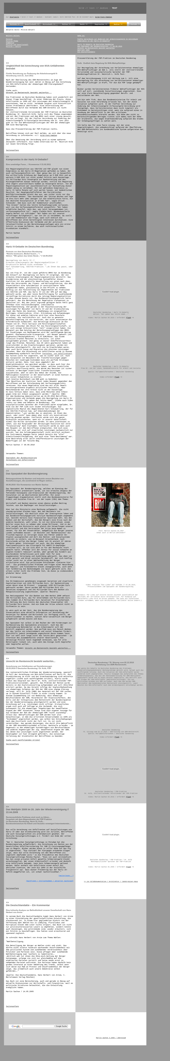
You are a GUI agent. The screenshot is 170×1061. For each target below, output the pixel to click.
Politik (9, 39)
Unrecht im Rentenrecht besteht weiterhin (96, 48)
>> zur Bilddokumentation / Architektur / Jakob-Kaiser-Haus (111, 882)
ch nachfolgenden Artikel (27, 740)
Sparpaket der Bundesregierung (21, 458)
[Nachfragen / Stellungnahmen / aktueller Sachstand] (49, 881)
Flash (128, 318)
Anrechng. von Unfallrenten (57, 354)
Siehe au (10, 740)
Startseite (14, 17)
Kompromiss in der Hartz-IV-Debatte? (93, 41)
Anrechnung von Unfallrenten (20, 460)
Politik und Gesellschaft (17, 45)
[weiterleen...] (66, 876)
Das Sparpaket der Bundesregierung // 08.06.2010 (99, 46)
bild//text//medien (103, 17)
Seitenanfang (12, 150)
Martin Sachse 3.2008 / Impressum (111, 1038)
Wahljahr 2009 (83, 50)
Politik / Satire (13, 47)
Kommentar (10, 43)
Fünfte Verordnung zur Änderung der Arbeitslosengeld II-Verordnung (107, 39)
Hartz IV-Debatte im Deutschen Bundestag (95, 44)
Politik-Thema (12, 41)
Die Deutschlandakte (86, 52)
